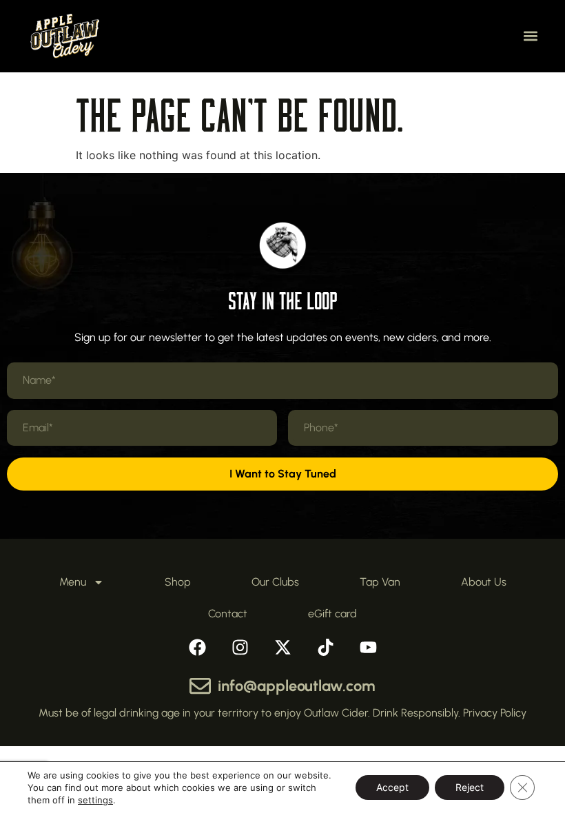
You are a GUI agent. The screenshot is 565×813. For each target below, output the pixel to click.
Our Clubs (275, 581)
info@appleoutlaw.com (297, 686)
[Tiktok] (325, 647)
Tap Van (380, 581)
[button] (530, 36)
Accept (392, 787)
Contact (227, 613)
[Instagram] (240, 647)
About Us (483, 581)
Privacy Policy (494, 712)
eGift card (332, 613)
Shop (178, 581)
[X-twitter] (282, 647)
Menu (72, 581)
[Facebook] (197, 647)
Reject (469, 787)
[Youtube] (368, 647)
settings (95, 799)
